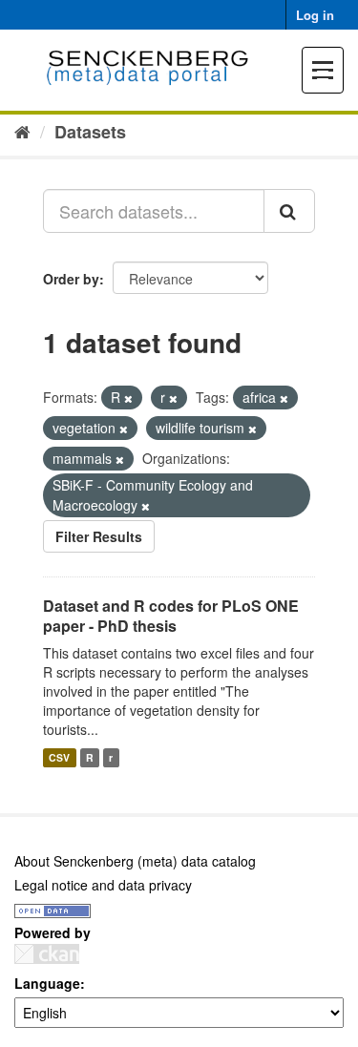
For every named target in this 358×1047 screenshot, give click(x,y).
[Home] (22, 130)
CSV (59, 757)
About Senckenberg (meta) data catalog (135, 860)
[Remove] (128, 398)
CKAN (46, 954)
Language (47, 983)
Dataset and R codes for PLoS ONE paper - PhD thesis (171, 616)
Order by (71, 278)
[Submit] (289, 211)
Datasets (90, 131)
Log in (315, 15)
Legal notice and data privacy (103, 884)
